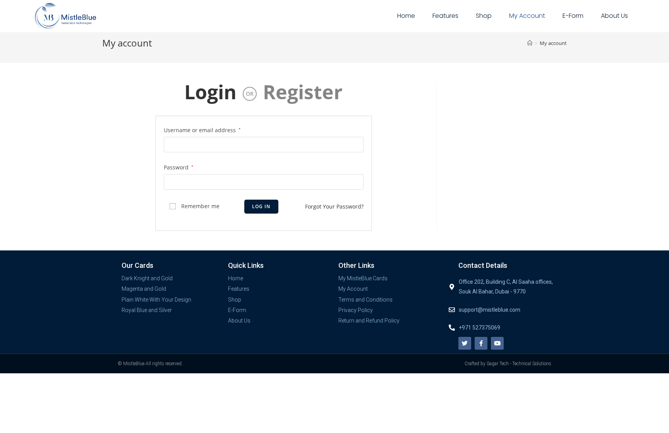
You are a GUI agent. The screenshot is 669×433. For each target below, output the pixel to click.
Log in (261, 206)
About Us (614, 15)
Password (179, 167)
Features (445, 15)
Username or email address (202, 130)
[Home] (529, 43)
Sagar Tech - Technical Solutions (519, 363)
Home (406, 15)
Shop (484, 15)
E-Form (573, 15)
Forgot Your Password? (334, 206)
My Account (527, 15)
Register (303, 92)
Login (210, 92)
